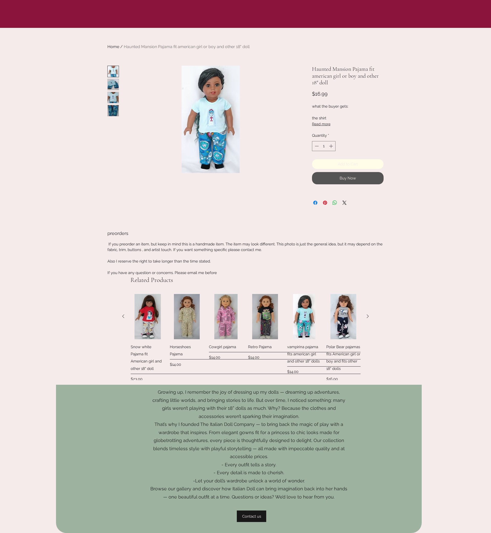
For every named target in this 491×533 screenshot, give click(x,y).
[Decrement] (316, 146)
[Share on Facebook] (315, 203)
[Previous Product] (123, 316)
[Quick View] (148, 316)
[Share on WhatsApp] (335, 203)
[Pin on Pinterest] (325, 203)
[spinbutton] (324, 146)
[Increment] (331, 146)
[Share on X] (344, 203)
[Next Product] (368, 316)
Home (113, 46)
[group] (245, 341)
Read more (321, 124)
